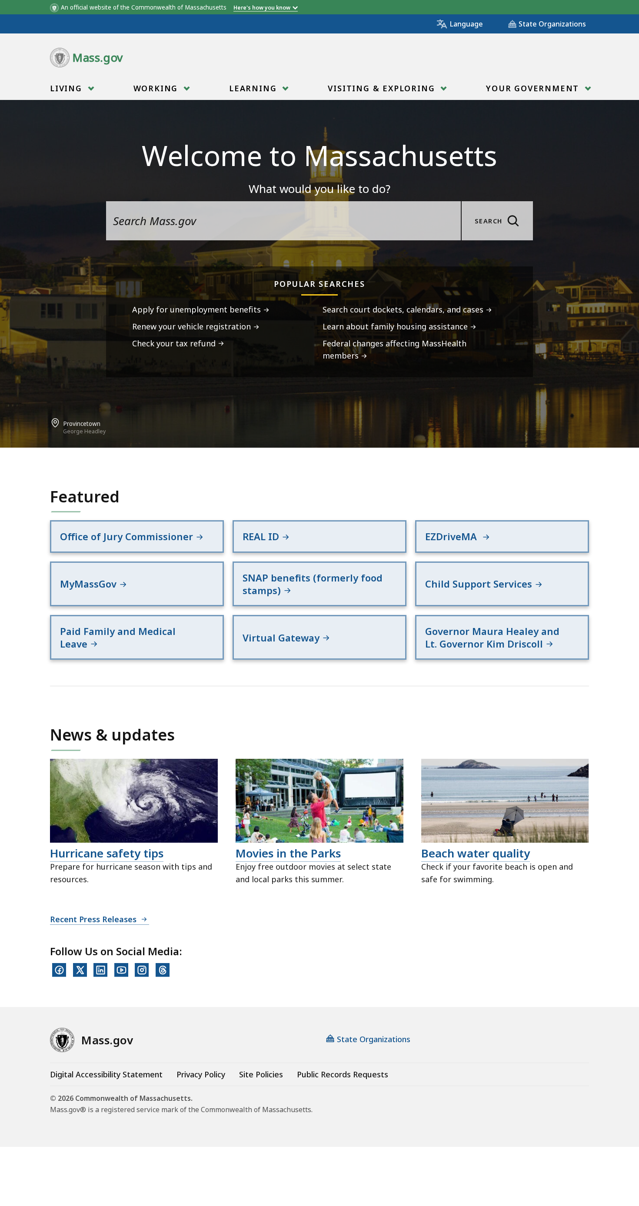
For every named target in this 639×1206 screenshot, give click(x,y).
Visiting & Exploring (383, 88)
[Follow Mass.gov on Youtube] (121, 970)
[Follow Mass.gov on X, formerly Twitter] (80, 970)
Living (67, 88)
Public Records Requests (342, 1074)
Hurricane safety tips (106, 853)
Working (157, 88)
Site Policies (261, 1074)
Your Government (534, 88)
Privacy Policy (200, 1074)
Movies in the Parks (288, 853)
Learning (254, 88)
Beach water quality (475, 853)
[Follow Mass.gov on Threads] (163, 970)
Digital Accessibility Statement (106, 1074)
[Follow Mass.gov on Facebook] (59, 970)
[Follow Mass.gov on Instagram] (142, 970)
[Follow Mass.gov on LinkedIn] (100, 970)
